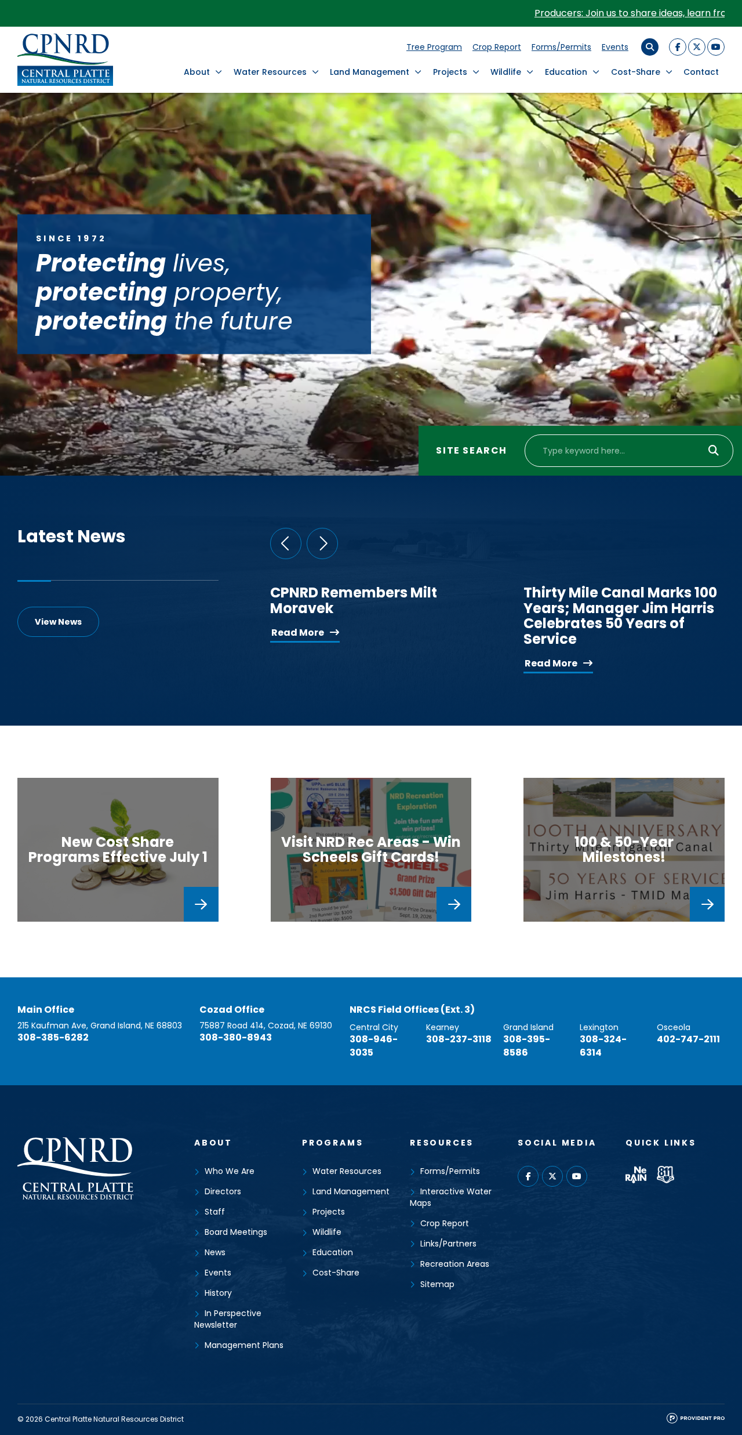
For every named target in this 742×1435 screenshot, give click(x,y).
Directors (223, 1191)
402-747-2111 (688, 1039)
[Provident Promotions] (696, 1421)
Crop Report (496, 47)
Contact (701, 72)
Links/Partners (448, 1243)
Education (566, 72)
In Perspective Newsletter (227, 1319)
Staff (215, 1211)
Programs (332, 1142)
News (215, 1252)
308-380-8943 (235, 1037)
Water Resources (270, 72)
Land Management (369, 72)
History (218, 1293)
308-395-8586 (526, 1045)
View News (58, 622)
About (197, 72)
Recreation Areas (454, 1264)
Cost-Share (635, 72)
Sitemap (437, 1284)
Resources (442, 1142)
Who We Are (229, 1171)
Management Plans (244, 1345)
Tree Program (434, 47)
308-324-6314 (603, 1045)
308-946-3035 (374, 1045)
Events (615, 47)
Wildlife (505, 72)
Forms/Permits (561, 47)
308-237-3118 (459, 1039)
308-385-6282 (53, 1037)
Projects (450, 72)
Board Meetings (236, 1232)
